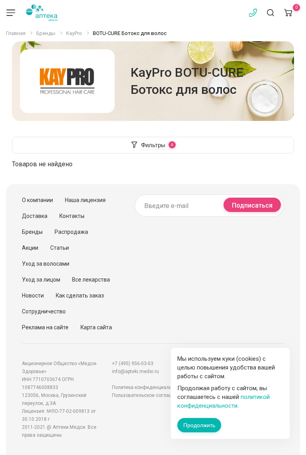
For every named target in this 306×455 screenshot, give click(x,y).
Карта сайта (96, 327)
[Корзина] (288, 13)
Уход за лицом (41, 279)
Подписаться (252, 205)
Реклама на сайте (45, 327)
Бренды (32, 232)
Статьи (59, 248)
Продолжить (199, 425)
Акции (30, 248)
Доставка (34, 216)
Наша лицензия (85, 200)
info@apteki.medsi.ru (135, 371)
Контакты (71, 216)
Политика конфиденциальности (148, 387)
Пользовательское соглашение (148, 395)
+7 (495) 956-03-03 (132, 363)
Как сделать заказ (80, 295)
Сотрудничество (44, 311)
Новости (33, 295)
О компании (37, 200)
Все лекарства (91, 279)
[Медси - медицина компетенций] (41, 12)
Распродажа (71, 232)
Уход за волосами (45, 264)
